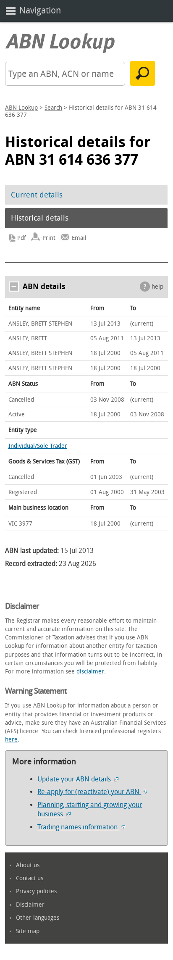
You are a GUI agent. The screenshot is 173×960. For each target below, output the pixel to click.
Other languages (37, 917)
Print (48, 238)
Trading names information (78, 827)
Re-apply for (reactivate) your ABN (89, 792)
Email (79, 238)
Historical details (39, 218)
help (157, 286)
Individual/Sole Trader (37, 446)
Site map (27, 931)
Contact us (29, 878)
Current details (37, 195)
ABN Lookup (21, 107)
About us (27, 865)
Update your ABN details (75, 779)
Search (53, 107)
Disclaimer (30, 904)
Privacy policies (36, 891)
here (11, 739)
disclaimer (90, 671)
